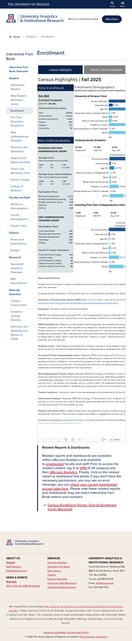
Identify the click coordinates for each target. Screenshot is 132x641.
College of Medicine (17, 188)
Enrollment (17, 110)
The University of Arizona (93, 636)
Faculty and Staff (19, 197)
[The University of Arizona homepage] (29, 4)
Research (15, 257)
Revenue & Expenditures (18, 241)
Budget (15, 250)
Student (14, 78)
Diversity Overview (15, 292)
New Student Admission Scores (18, 100)
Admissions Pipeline (17, 87)
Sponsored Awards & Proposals (17, 268)
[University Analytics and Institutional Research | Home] (35, 18)
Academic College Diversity (17, 316)
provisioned (55, 464)
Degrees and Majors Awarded (20, 160)
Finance (14, 233)
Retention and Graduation (19, 149)
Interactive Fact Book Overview (18, 69)
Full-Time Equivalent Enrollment (17, 121)
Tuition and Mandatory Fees (20, 171)
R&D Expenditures (18, 281)
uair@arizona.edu (104, 583)
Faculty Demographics (19, 217)
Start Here (112, 19)
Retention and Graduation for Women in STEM (19, 333)
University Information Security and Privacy (66, 632)
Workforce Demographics (19, 206)
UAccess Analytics (63, 472)
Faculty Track (18, 226)
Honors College (20, 179)
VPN (83, 468)
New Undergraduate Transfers (20, 136)
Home (16, 36)
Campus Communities (19, 303)
